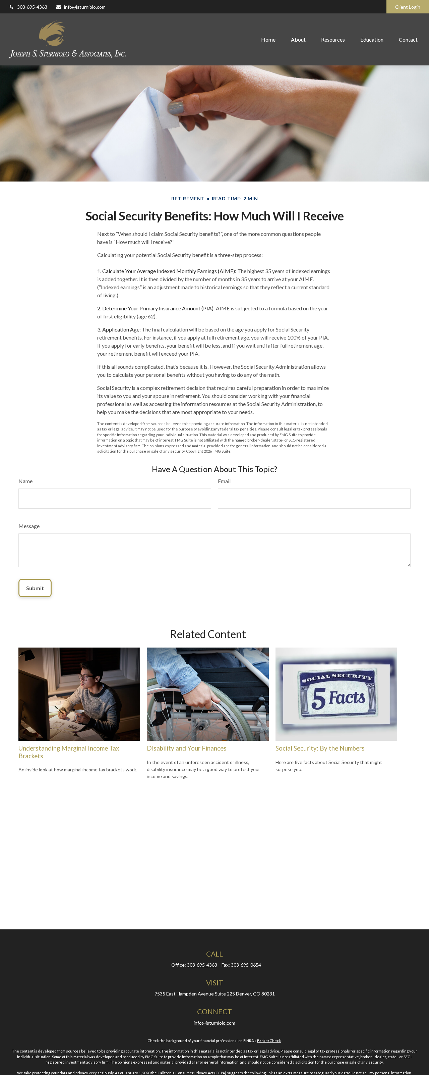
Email (224, 481)
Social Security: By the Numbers (320, 748)
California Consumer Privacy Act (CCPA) (192, 1073)
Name (25, 481)
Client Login (407, 7)
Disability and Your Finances (187, 748)
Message (29, 526)
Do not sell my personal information (381, 1073)
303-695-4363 (32, 7)
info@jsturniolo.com (85, 7)
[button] (268, 39)
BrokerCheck (269, 1040)
